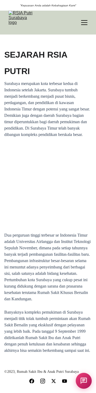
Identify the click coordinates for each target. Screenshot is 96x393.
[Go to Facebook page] (31, 381)
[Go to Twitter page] (53, 381)
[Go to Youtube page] (64, 381)
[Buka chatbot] (84, 381)
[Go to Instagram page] (42, 381)
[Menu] (84, 22)
